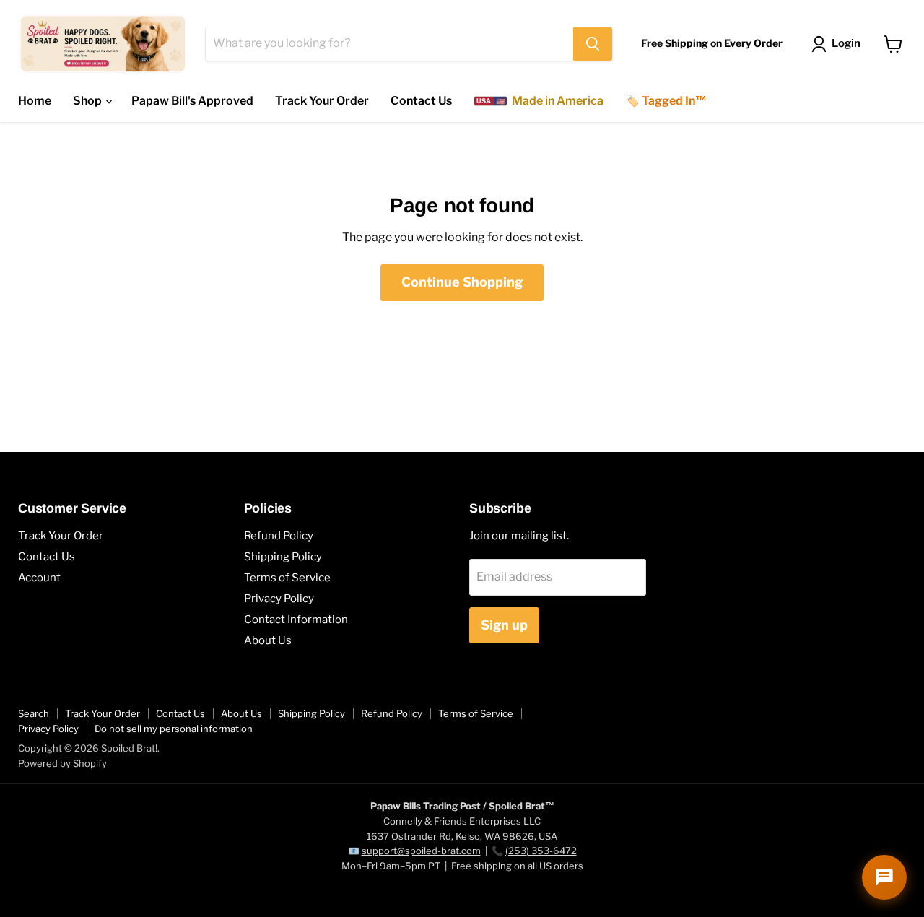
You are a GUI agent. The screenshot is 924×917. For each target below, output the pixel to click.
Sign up (504, 625)
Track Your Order (322, 101)
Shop (88, 101)
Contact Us (421, 101)
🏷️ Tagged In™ (666, 101)
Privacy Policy (279, 598)
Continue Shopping (462, 282)
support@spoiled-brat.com (421, 850)
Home (34, 101)
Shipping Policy (283, 556)
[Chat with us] (884, 877)
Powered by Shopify (62, 763)
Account (39, 577)
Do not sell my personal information (174, 728)
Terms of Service (287, 577)
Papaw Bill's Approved (192, 101)
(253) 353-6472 (541, 850)
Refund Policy (278, 535)
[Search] (592, 44)
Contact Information (296, 619)
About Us (268, 640)
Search (33, 713)
